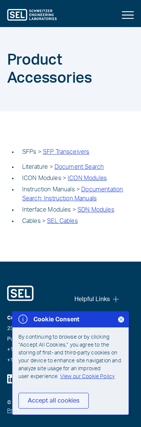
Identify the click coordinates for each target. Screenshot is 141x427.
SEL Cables (62, 221)
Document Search (79, 167)
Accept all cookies (53, 401)
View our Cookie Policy (87, 376)
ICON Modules (87, 178)
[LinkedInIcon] (11, 378)
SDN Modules (95, 210)
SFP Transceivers (66, 152)
